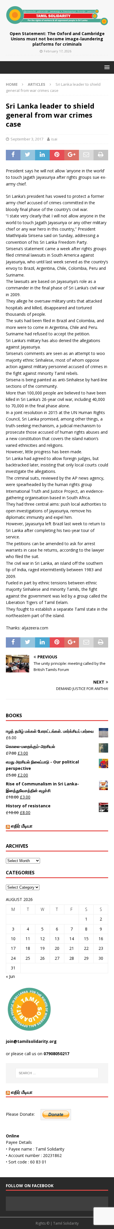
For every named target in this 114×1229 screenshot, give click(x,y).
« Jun (10, 976)
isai (54, 139)
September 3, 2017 (27, 139)
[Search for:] (57, 1073)
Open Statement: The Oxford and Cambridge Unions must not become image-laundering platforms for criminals (57, 39)
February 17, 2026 (57, 51)
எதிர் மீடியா (21, 826)
